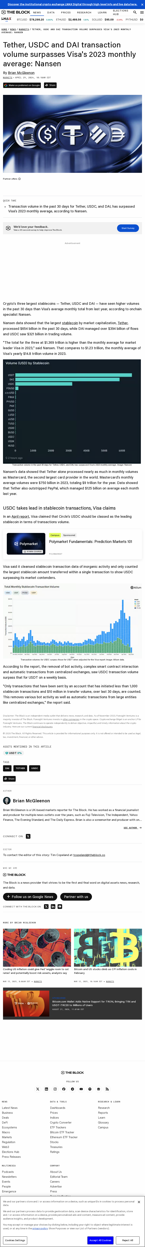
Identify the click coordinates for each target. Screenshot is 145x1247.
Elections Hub (10, 1151)
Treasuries (56, 1146)
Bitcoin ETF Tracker (62, 1132)
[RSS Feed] (107, 1089)
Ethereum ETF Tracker (64, 1137)
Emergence (9, 1191)
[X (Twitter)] (37, 1089)
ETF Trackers (58, 1127)
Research (104, 1107)
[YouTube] (81, 1089)
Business (7, 1112)
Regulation (8, 1141)
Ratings (54, 1151)
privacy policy (40, 1228)
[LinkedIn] (46, 1089)
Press (53, 1191)
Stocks (54, 1141)
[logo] (16, 12)
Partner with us (76, 896)
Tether (123, 323)
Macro (6, 1132)
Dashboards (57, 1107)
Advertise (56, 1186)
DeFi (5, 1122)
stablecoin (70, 323)
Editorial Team (59, 1176)
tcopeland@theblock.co (89, 855)
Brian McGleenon (21, 72)
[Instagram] (55, 1089)
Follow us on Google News (30, 896)
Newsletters (9, 1176)
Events (6, 1181)
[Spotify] (89, 1089)
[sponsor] (26, 1004)
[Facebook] (63, 1089)
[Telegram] (72, 1089)
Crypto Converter (61, 1122)
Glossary (103, 1122)
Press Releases (11, 1156)
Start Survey (128, 228)
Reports (103, 1112)
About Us (56, 1171)
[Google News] (98, 1089)
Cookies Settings (15, 1240)
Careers (55, 1181)
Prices (54, 1112)
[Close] (139, 1202)
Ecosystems (9, 1127)
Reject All (127, 1240)
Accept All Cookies (100, 1240)
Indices (54, 1117)
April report (20, 516)
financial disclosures (42, 726)
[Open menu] (142, 12)
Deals (5, 1117)
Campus (103, 1127)
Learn (101, 1117)
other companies (71, 719)
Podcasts (8, 1171)
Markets (7, 1137)
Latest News (10, 1107)
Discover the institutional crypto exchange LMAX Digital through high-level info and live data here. (72, 4)
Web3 (5, 1146)
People (6, 1186)
